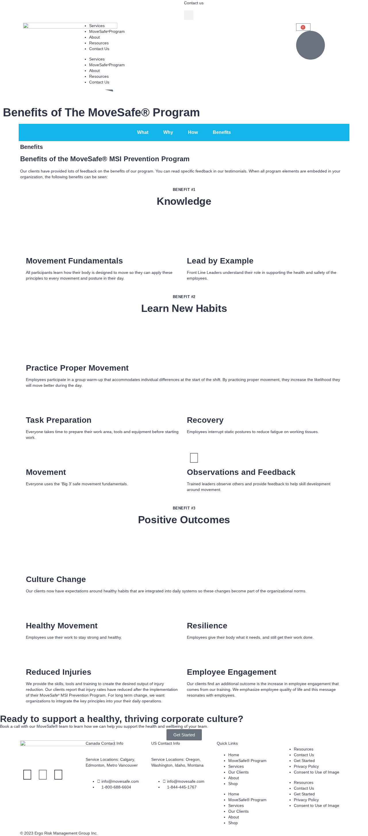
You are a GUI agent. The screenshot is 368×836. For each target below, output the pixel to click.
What (142, 132)
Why (168, 132)
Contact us (194, 3)
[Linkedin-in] (43, 774)
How (193, 132)
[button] (188, 15)
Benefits (222, 132)
